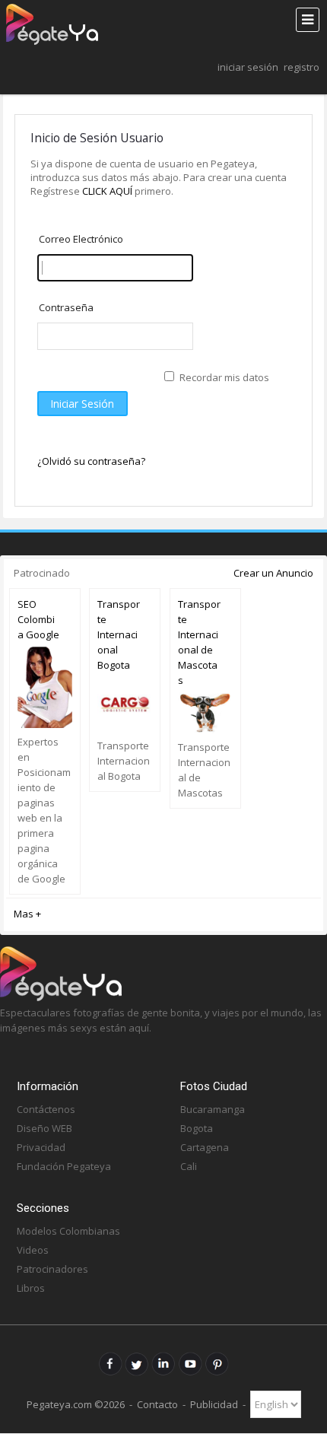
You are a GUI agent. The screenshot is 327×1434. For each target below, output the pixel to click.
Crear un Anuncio (273, 573)
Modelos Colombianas (68, 1231)
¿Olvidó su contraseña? (91, 461)
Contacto (157, 1404)
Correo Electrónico (81, 239)
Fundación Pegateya (64, 1166)
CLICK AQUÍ (108, 191)
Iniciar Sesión (247, 67)
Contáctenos (46, 1109)
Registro (301, 67)
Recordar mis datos (224, 377)
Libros (31, 1288)
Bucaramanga (212, 1109)
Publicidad (214, 1404)
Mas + (27, 913)
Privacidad (41, 1147)
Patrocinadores (52, 1269)
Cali (188, 1166)
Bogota (196, 1128)
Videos (33, 1250)
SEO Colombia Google (38, 619)
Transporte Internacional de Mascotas (199, 642)
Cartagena (204, 1147)
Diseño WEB (44, 1128)
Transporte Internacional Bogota (118, 634)
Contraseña (66, 307)
